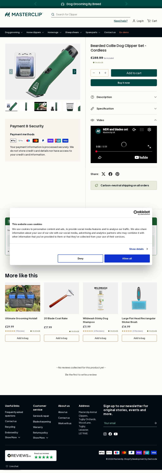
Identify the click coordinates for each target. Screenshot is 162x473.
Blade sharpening (42, 421)
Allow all (127, 258)
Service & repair (41, 415)
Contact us (110, 32)
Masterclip (118, 459)
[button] (153, 20)
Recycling (10, 426)
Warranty (38, 427)
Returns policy (40, 432)
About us (62, 412)
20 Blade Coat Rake (56, 318)
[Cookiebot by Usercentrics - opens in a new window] (136, 212)
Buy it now (124, 82)
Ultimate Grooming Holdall (21, 318)
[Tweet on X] (103, 174)
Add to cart (134, 73)
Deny (80, 258)
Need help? (121, 20)
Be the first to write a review (81, 374)
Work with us (64, 423)
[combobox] (90, 14)
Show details (136, 249)
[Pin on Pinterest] (117, 174)
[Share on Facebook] (110, 174)
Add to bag (22, 338)
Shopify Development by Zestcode (140, 459)
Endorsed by (11, 432)
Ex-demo (124, 32)
